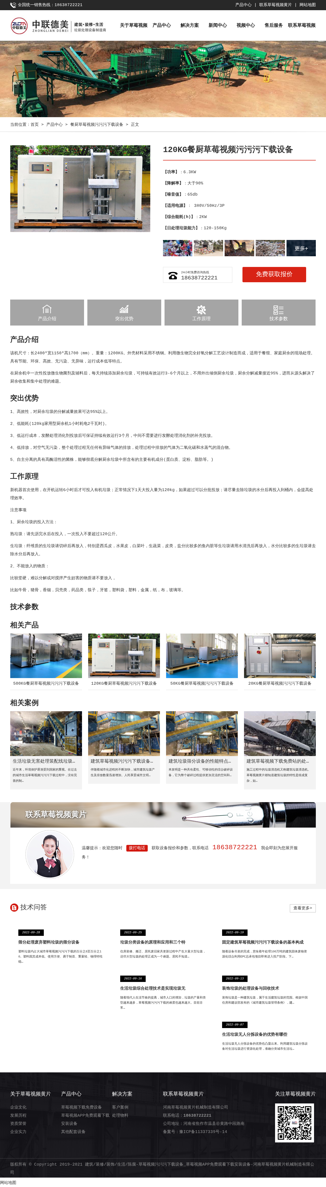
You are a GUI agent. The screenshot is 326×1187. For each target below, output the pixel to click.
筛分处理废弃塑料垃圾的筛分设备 (48, 942)
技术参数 (278, 318)
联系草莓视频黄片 (275, 5)
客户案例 (120, 1107)
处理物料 (120, 1115)
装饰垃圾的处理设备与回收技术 (250, 988)
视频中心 (246, 25)
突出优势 (124, 318)
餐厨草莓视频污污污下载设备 (96, 125)
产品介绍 (47, 318)
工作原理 (201, 318)
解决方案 (190, 25)
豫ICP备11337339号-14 (203, 1132)
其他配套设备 (73, 1132)
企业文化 (18, 1107)
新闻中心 (218, 25)
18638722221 (199, 278)
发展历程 (18, 1115)
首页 (35, 125)
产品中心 (243, 5)
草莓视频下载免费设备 (81, 1107)
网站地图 (308, 5)
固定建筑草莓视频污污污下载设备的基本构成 (263, 942)
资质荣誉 (18, 1124)
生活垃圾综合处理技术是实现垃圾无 (152, 988)
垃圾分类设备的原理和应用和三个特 (152, 942)
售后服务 (274, 25)
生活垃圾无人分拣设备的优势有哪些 (254, 1034)
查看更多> (302, 908)
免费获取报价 (274, 274)
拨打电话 (137, 848)
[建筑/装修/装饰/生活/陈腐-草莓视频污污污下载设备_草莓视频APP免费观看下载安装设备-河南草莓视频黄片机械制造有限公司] (65, 26)
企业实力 (18, 1132)
